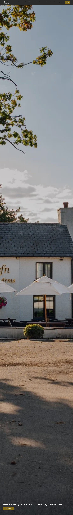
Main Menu (30, 1)
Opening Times (45, 1)
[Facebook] (61, 2)
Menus (40, 1)
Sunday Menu (24, 1)
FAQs (51, 1)
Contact (54, 1)
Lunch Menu (36, 1)
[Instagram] (59, 2)
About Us (19, 1)
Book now (67, 2)
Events (55, 2)
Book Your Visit (8, 508)
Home (15, 1)
